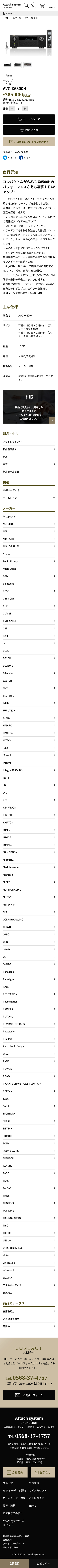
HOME (6, 17)
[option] (27, 41)
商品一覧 (17, 17)
